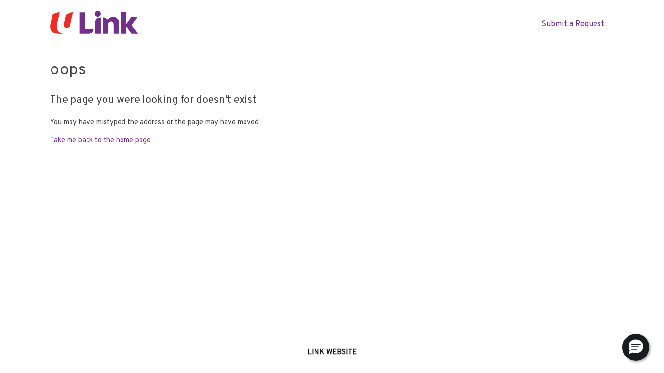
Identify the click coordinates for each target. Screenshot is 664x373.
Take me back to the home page (100, 140)
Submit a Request (573, 24)
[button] (635, 347)
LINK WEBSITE (332, 352)
